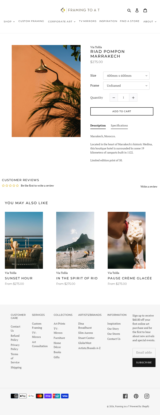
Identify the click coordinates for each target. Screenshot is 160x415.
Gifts (57, 357)
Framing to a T (122, 406)
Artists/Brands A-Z (89, 348)
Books (57, 352)
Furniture (59, 338)
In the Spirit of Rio (77, 278)
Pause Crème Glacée (130, 278)
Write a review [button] (148, 186)
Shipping (16, 367)
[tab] (98, 126)
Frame (94, 86)
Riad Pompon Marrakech (107, 54)
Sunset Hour (19, 278)
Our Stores (113, 334)
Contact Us (113, 339)
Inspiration (114, 323)
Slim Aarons (85, 333)
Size (93, 76)
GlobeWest (84, 343)
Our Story (113, 328)
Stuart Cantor (86, 338)
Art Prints (59, 323)
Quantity (96, 97)
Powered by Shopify (139, 406)
